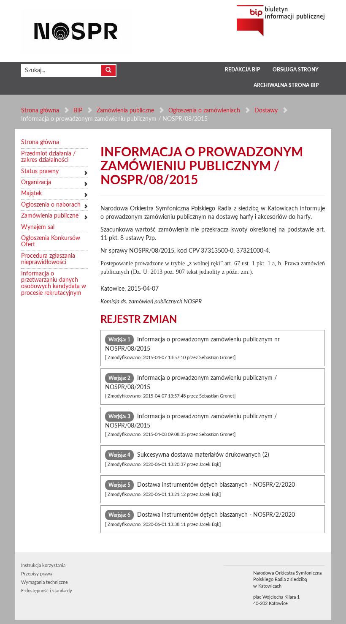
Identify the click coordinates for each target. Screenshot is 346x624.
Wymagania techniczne (44, 582)
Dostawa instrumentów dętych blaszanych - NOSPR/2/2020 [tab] (200, 489)
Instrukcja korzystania (43, 565)
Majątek (31, 193)
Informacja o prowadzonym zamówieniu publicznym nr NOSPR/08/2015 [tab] (192, 348)
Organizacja (36, 182)
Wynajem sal (37, 227)
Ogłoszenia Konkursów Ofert (50, 241)
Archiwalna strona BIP (286, 85)
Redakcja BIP (242, 69)
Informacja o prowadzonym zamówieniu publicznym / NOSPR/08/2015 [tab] (191, 386)
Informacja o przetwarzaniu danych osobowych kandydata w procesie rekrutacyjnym (53, 283)
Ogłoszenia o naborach (51, 205)
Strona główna (40, 111)
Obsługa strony (296, 69)
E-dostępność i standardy (46, 591)
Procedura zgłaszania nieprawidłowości (48, 259)
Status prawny (40, 171)
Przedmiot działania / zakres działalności (48, 157)
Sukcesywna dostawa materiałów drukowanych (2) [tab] (187, 459)
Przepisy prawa (36, 574)
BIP (77, 111)
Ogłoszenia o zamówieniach (204, 111)
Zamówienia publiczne (125, 111)
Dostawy (266, 111)
